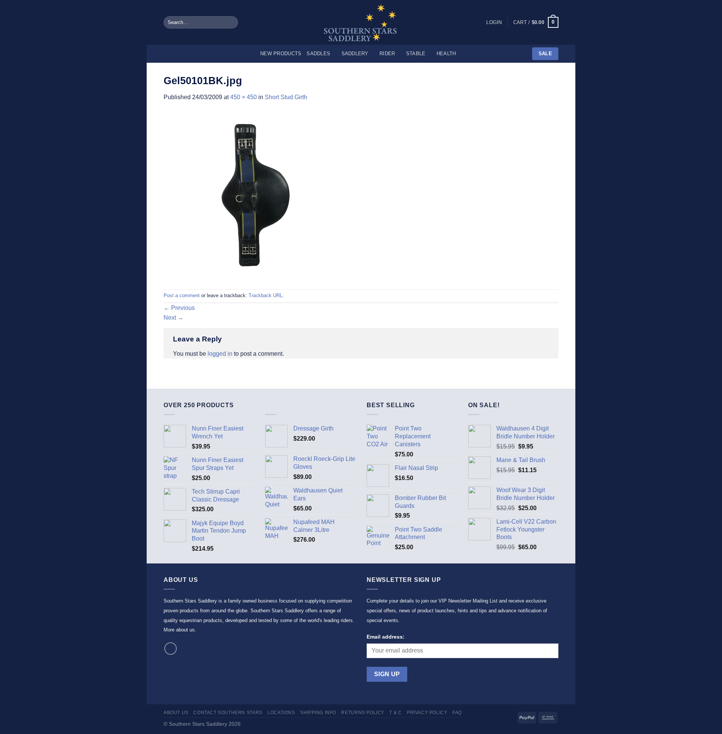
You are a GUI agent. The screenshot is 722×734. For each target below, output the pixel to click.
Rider (387, 53)
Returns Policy (362, 712)
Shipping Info (318, 712)
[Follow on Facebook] (170, 648)
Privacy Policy (427, 712)
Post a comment (182, 295)
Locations (281, 712)
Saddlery (355, 53)
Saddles (318, 53)
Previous (179, 308)
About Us (176, 712)
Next (174, 317)
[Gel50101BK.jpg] (248, 195)
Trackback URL (265, 295)
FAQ (457, 712)
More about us (179, 630)
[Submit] (230, 22)
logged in (220, 353)
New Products (280, 53)
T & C (395, 712)
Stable (416, 53)
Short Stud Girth (286, 97)
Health (446, 53)
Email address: (386, 637)
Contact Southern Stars (227, 712)
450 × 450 (243, 97)
